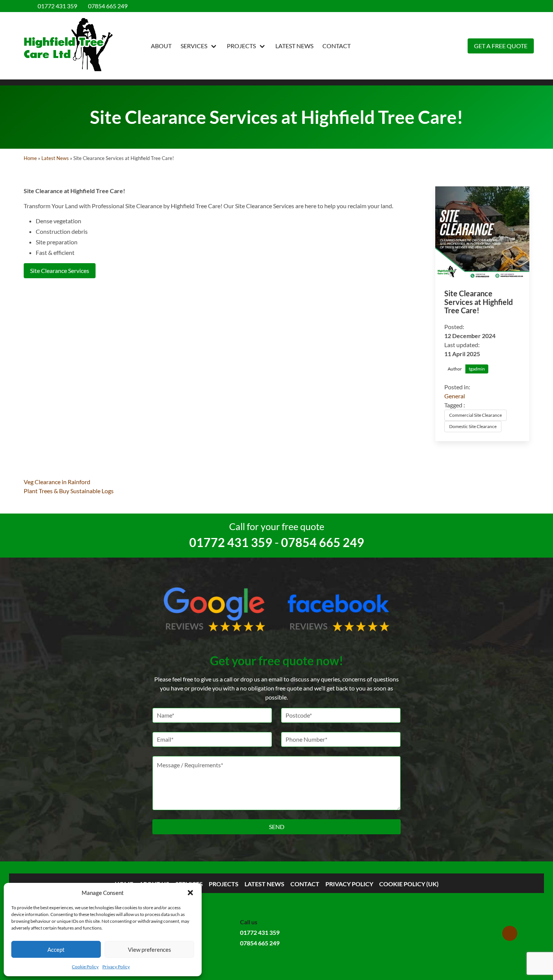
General (454, 395)
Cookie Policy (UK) (409, 883)
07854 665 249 (107, 5)
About (161, 45)
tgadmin (477, 369)
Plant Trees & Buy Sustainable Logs (69, 490)
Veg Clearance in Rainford (57, 481)
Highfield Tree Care (195, 205)
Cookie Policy (85, 966)
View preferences (149, 949)
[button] (190, 892)
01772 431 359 (56, 5)
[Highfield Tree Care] (68, 45)
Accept (56, 949)
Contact (336, 45)
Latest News (294, 45)
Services (194, 45)
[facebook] (519, 6)
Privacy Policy (116, 966)
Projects (241, 45)
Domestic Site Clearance (473, 426)
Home (30, 158)
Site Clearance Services (59, 270)
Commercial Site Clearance (475, 415)
